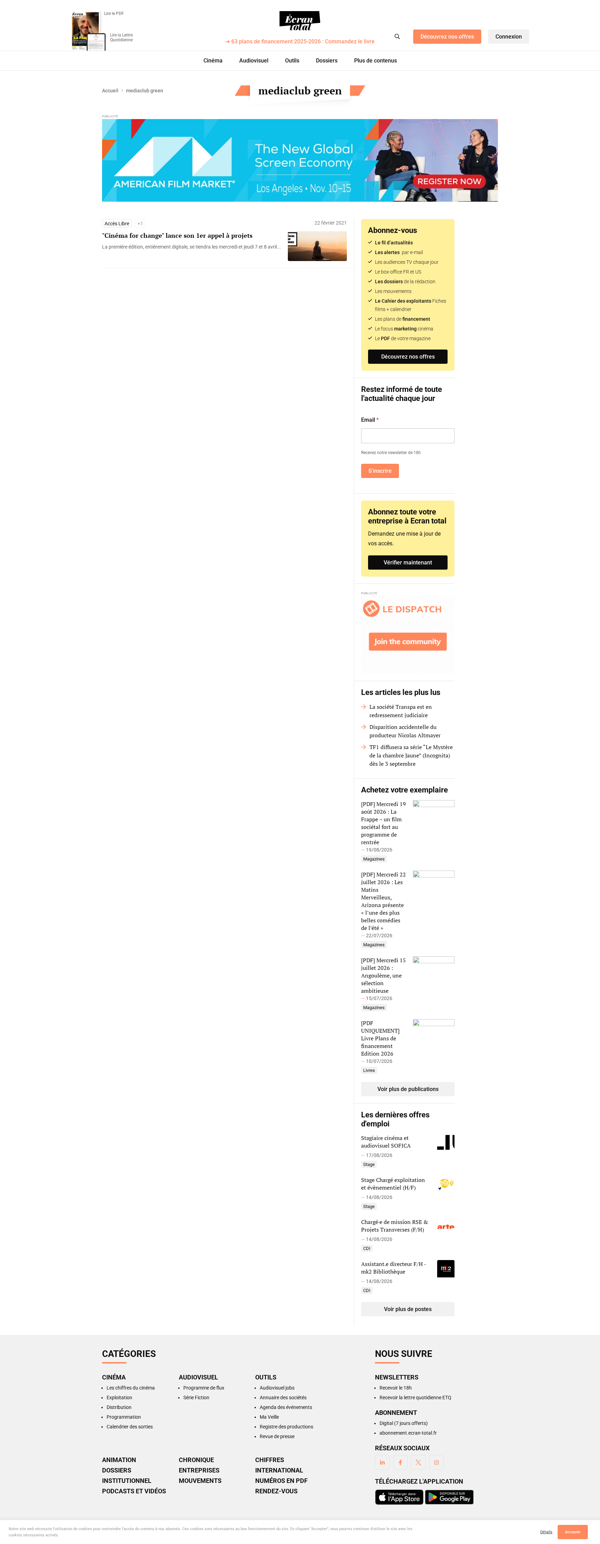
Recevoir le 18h (396, 1388)
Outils (292, 60)
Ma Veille (269, 1417)
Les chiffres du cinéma (131, 1388)
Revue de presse (277, 1436)
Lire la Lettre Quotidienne (121, 37)
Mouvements (200, 1480)
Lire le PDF (114, 13)
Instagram (436, 1462)
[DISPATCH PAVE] (408, 635)
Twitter (418, 1462)
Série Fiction (196, 1397)
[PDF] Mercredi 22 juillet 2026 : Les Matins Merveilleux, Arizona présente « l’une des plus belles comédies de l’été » (383, 901)
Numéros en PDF (281, 1480)
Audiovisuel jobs (277, 1388)
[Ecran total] (300, 21)
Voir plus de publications (408, 1089)
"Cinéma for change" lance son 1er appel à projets (177, 235)
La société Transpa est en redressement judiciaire (400, 711)
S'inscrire (380, 471)
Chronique (196, 1460)
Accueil (110, 90)
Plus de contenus (375, 60)
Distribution (119, 1407)
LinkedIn (382, 1462)
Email (370, 420)
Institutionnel (126, 1480)
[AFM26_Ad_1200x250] (300, 160)
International (279, 1470)
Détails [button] (546, 1532)
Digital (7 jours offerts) (404, 1423)
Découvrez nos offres (447, 36)
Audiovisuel (253, 60)
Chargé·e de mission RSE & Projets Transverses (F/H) (394, 1225)
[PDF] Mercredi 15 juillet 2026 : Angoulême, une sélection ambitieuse (383, 975)
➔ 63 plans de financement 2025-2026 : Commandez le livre (300, 42)
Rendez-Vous (276, 1491)
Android (449, 1497)
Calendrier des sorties (130, 1426)
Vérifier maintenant (408, 562)
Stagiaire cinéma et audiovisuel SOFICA (386, 1141)
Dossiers (327, 60)
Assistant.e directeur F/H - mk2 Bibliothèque (393, 1267)
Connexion (508, 36)
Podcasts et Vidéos (134, 1491)
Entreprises (199, 1470)
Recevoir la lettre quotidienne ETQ (415, 1397)
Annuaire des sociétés (283, 1397)
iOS (399, 1497)
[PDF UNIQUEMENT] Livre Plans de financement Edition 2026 (380, 1038)
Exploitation (119, 1397)
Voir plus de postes (408, 1309)
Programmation (124, 1417)
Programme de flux (203, 1388)
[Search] (397, 36)
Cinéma (213, 60)
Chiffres (269, 1460)
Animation (119, 1460)
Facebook (400, 1462)
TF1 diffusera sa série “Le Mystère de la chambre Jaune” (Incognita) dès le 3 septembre (411, 755)
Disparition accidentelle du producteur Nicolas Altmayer (405, 731)
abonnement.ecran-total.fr (408, 1433)
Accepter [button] (573, 1532)
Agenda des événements (286, 1407)
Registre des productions (286, 1426)
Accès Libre (117, 223)
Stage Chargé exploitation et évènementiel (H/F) (393, 1183)
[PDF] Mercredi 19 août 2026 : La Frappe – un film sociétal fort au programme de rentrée (383, 823)
